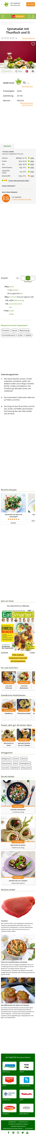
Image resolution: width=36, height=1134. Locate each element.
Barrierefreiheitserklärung (12, 1128)
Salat (15, 763)
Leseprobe (4, 652)
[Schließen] (1, 4)
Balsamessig (19, 300)
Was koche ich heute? (18, 845)
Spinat (11, 286)
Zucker (11, 311)
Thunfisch (12, 297)
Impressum (12, 1122)
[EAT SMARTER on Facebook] (8, 1132)
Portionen (28, 281)
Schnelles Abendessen (18, 810)
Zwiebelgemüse (25, 763)
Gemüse (24, 759)
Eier (21, 293)
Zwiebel (15, 290)
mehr (32, 158)
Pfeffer (11, 314)
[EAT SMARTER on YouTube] (27, 1132)
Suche (29, 17)
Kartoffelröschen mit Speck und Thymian (15, 1005)
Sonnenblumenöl (15, 304)
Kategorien (29, 1128)
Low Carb (5, 768)
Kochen (15, 759)
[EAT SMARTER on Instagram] (18, 1132)
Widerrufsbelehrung (18, 1126)
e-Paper (32, 652)
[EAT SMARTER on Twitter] (22, 1132)
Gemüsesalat (6, 763)
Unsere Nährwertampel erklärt (18, 181)
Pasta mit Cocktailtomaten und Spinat (14, 962)
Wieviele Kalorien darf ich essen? (26, 104)
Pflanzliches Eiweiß (24, 713)
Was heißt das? (27, 86)
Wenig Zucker (26, 768)
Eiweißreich (9, 713)
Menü (3, 17)
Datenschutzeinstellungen (18, 1124)
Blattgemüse (6, 759)
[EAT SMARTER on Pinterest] (13, 1132)
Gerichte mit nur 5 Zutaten (18, 881)
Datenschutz (23, 1122)
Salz (10, 307)
